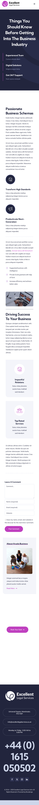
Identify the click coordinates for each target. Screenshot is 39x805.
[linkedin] (27, 779)
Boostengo (29, 792)
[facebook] (12, 779)
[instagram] (22, 779)
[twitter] (17, 779)
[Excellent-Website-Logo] (11, 2)
